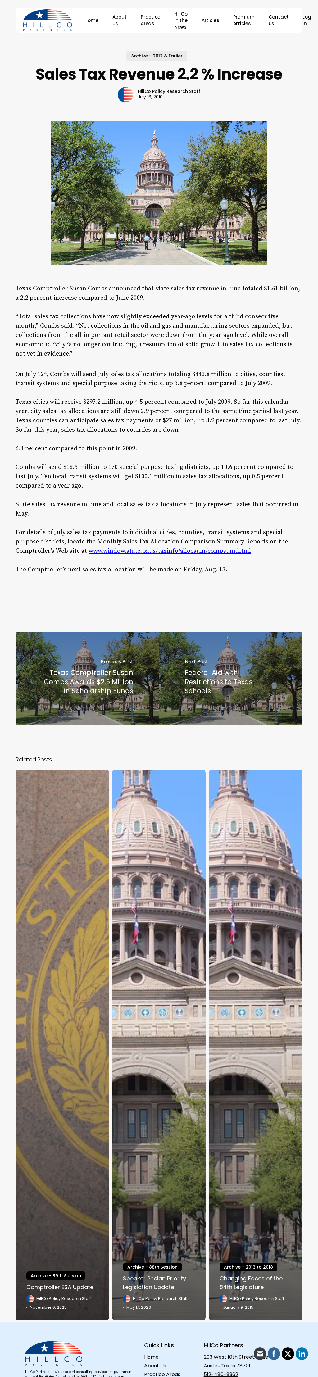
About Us (155, 1365)
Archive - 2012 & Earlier (157, 56)
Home (151, 1357)
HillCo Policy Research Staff (169, 91)
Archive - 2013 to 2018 (248, 1267)
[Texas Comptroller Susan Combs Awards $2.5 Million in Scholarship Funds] (87, 678)
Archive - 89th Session (56, 1276)
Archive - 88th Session (152, 1267)
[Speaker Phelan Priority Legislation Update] (159, 1045)
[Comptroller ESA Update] (62, 1045)
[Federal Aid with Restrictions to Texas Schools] (230, 678)
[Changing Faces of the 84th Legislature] (255, 1045)
